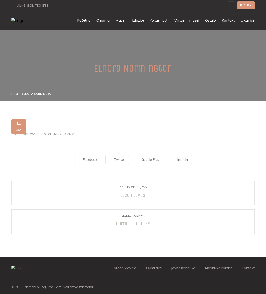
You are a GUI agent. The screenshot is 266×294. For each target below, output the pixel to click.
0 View (69, 134)
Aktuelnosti (159, 20)
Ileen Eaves (133, 195)
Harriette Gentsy (133, 224)
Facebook (90, 159)
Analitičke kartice (218, 268)
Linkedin (182, 159)
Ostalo (210, 20)
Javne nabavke (183, 268)
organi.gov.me (125, 268)
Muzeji (121, 20)
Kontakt (228, 20)
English (246, 5)
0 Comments (53, 134)
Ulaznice (248, 20)
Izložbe (138, 20)
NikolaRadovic (26, 134)
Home (15, 93)
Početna (83, 20)
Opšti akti (154, 268)
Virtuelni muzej (186, 20)
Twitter (119, 159)
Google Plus (150, 159)
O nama (103, 20)
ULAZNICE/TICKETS (33, 5)
